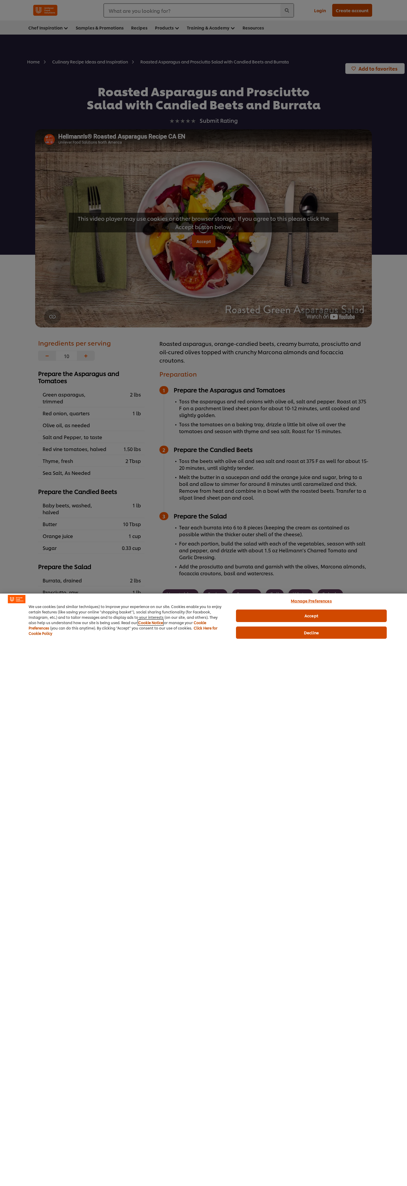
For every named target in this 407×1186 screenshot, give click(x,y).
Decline (311, 632)
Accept (311, 615)
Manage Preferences (311, 600)
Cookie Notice (150, 622)
